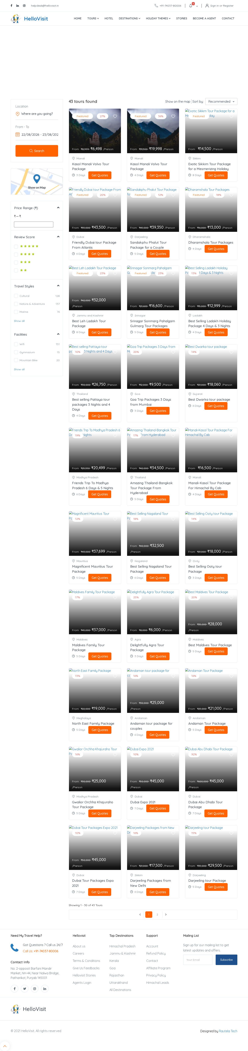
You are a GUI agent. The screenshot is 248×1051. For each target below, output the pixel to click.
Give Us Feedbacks (86, 968)
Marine (24, 312)
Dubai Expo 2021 (142, 802)
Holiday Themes (157, 18)
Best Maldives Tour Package (210, 645)
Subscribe (226, 960)
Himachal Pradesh (122, 946)
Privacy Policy (156, 975)
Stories (181, 18)
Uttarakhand (118, 983)
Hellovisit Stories (84, 975)
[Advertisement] (124, 62)
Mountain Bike (28, 360)
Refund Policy (156, 953)
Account (152, 946)
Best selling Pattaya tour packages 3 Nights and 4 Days (91, 404)
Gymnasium (27, 352)
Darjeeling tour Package (207, 880)
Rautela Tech (228, 1031)
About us (79, 946)
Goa (112, 968)
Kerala (114, 961)
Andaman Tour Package (207, 723)
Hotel (109, 18)
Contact (228, 18)
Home (78, 18)
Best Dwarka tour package (209, 399)
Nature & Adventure (32, 304)
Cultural (24, 296)
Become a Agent (204, 18)
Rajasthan (116, 975)
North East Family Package (93, 723)
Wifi (22, 344)
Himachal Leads (157, 983)
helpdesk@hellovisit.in (45, 5)
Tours (92, 18)
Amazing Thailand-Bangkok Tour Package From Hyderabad (151, 488)
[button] (19, 321)
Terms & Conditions (86, 961)
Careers (78, 953)
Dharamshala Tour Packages (210, 242)
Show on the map (177, 101)
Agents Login (82, 983)
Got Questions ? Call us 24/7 (43, 945)
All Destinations (120, 990)
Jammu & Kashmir (122, 953)
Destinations (129, 18)
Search (39, 151)
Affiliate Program (158, 968)
